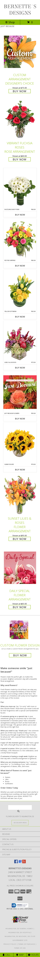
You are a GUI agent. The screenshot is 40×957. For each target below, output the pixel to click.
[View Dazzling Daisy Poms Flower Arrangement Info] (20, 188)
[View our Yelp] (24, 862)
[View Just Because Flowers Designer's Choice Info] (20, 392)
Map (21, 954)
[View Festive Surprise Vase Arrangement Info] (20, 239)
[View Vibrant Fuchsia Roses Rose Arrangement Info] (20, 120)
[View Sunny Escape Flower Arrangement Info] (20, 443)
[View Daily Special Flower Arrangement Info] (20, 568)
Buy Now (19, 91)
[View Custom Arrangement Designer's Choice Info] (20, 52)
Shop (11, 22)
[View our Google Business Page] (20, 862)
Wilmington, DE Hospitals (19, 932)
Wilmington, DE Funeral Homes (19, 929)
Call (7, 954)
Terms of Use (20, 948)
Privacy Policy (10, 944)
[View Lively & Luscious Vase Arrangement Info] (20, 341)
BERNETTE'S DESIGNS (20, 9)
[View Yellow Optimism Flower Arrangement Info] (20, 290)
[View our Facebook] (16, 862)
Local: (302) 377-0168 (20, 879)
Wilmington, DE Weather (15, 936)
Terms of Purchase (26, 944)
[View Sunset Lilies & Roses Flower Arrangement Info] (20, 495)
